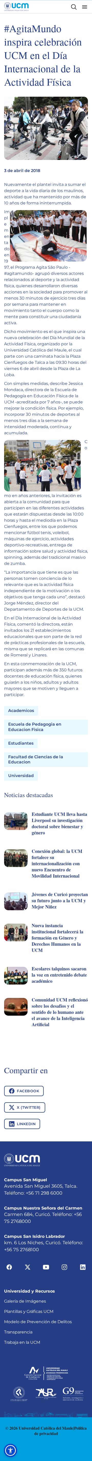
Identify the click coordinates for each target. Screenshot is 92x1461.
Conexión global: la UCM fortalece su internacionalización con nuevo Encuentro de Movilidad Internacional (57, 863)
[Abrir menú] (84, 6)
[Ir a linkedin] (83, 1267)
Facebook (28, 1091)
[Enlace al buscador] (74, 6)
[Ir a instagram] (64, 1267)
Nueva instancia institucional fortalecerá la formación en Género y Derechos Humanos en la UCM (57, 937)
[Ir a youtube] (46, 1267)
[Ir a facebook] (9, 1267)
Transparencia (18, 1332)
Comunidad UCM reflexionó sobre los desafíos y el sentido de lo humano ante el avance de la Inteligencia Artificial (60, 1012)
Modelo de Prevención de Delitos (38, 1321)
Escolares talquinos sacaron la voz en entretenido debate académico (59, 974)
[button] (46, 829)
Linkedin (26, 1124)
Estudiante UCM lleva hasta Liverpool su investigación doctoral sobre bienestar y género (59, 823)
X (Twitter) (29, 1107)
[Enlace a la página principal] (16, 6)
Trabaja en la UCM (22, 1342)
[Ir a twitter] (28, 1267)
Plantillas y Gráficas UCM (28, 1311)
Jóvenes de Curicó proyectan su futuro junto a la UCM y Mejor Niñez (60, 900)
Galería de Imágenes (25, 1301)
